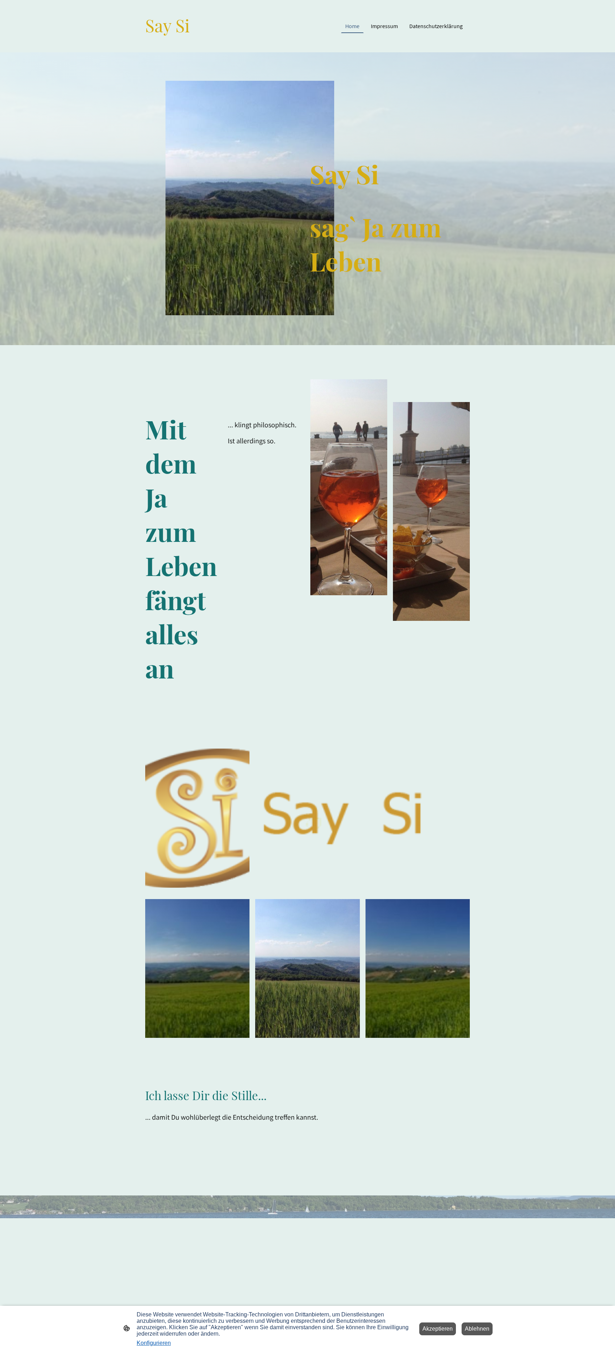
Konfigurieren (154, 1343)
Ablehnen (477, 1329)
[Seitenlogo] (170, 44)
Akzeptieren (437, 1329)
